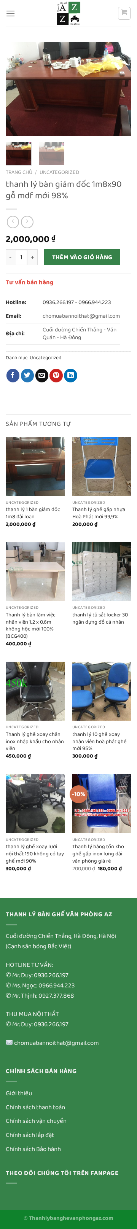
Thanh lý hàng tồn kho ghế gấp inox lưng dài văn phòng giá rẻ (98, 853)
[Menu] (11, 13)
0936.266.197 (58, 302)
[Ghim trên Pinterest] (56, 375)
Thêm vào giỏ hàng (82, 257)
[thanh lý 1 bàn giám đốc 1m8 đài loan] (35, 466)
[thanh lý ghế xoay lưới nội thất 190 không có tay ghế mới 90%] (35, 803)
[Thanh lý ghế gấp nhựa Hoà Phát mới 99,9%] (101, 466)
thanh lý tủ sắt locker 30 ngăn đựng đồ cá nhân (100, 618)
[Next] (119, 89)
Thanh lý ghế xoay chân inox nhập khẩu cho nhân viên (35, 741)
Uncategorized (59, 172)
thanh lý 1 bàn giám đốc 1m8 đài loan (33, 513)
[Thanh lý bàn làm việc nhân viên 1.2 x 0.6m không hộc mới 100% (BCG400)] (35, 571)
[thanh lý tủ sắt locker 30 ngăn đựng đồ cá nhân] (101, 571)
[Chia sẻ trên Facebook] (13, 375)
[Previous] (18, 89)
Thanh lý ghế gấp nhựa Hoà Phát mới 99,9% (98, 513)
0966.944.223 (94, 302)
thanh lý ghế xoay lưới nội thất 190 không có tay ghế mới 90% (35, 853)
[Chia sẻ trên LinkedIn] (70, 375)
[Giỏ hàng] (124, 13)
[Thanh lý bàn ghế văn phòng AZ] (68, 13)
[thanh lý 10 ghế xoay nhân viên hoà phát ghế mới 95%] (101, 691)
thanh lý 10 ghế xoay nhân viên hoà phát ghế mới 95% (99, 741)
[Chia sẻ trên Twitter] (27, 375)
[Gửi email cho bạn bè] (42, 375)
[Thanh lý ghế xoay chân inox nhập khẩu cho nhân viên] (35, 691)
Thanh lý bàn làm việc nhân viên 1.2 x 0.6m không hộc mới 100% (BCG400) (31, 625)
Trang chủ (19, 172)
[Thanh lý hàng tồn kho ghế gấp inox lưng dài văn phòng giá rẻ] (101, 803)
